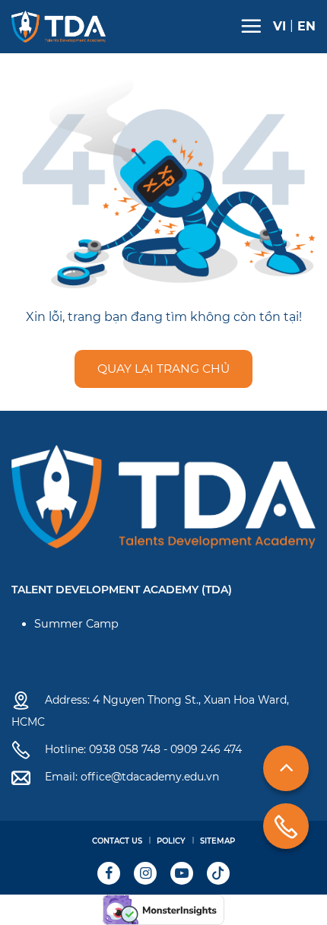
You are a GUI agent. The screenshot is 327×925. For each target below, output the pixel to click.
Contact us (117, 841)
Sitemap (217, 841)
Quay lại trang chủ (163, 368)
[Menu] (251, 26)
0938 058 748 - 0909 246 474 (165, 749)
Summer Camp (76, 624)
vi (279, 27)
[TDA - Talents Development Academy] (58, 27)
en (306, 27)
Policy (171, 841)
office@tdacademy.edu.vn (150, 777)
